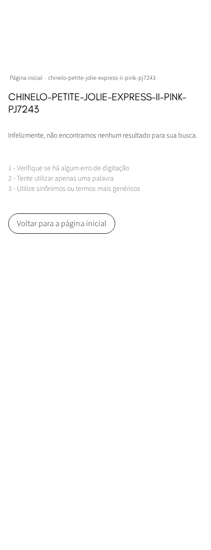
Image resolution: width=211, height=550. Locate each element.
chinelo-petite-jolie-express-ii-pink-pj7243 (102, 78)
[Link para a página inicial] (27, 78)
